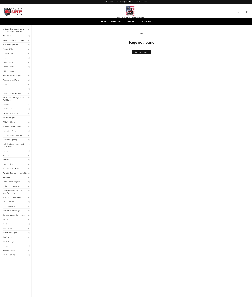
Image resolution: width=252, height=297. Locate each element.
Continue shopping (141, 52)
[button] (131, 21)
